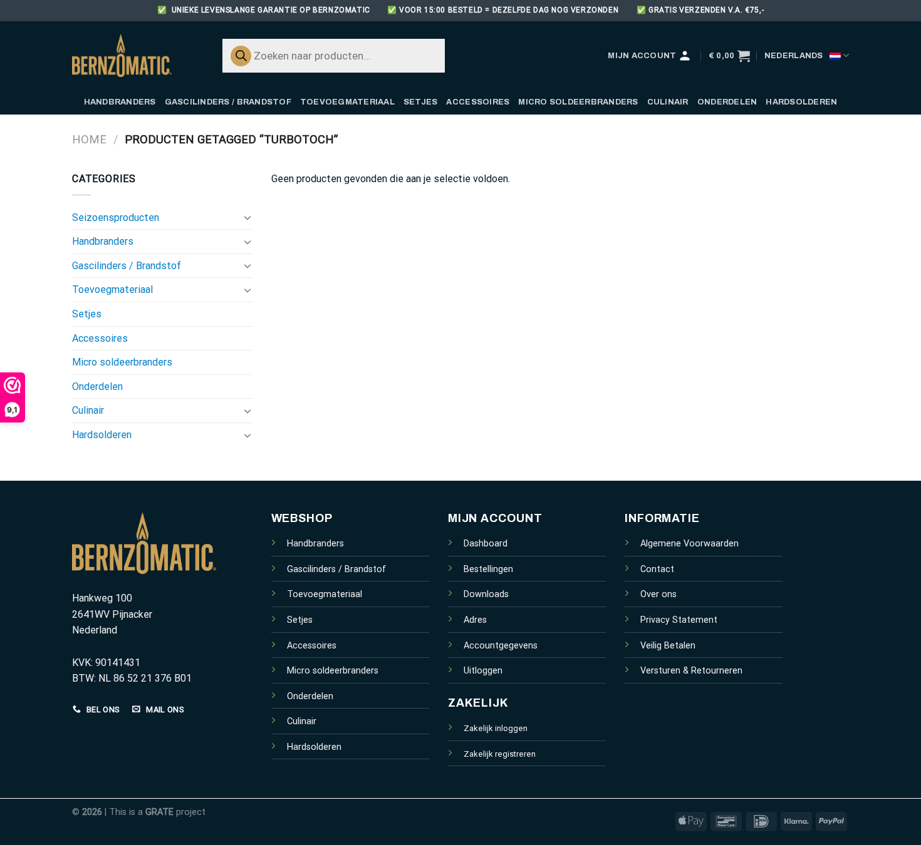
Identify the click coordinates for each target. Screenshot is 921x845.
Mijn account (642, 55)
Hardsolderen (801, 102)
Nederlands (793, 55)
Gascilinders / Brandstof (228, 102)
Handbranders (120, 102)
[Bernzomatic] (134, 55)
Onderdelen (727, 102)
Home (89, 139)
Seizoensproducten (115, 217)
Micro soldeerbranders (578, 102)
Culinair (668, 102)
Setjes (420, 102)
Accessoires (477, 102)
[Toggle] (247, 217)
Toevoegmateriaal (347, 102)
